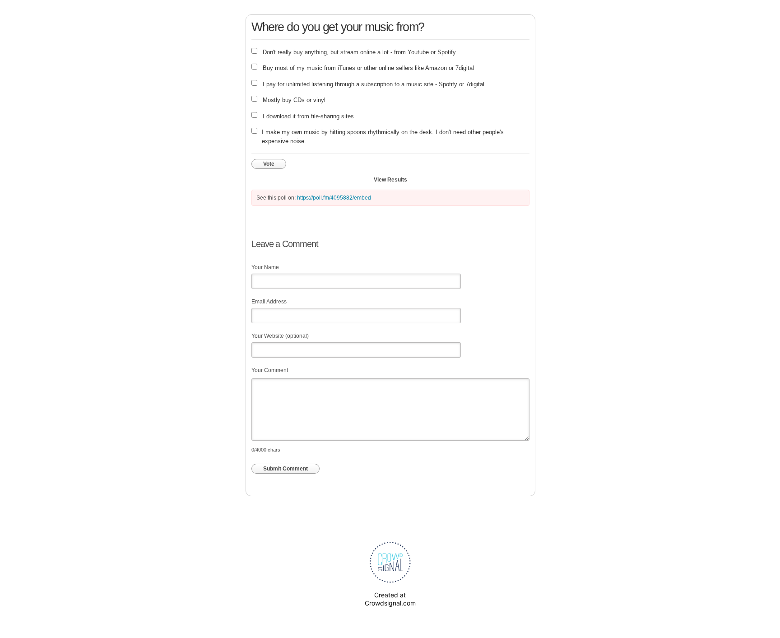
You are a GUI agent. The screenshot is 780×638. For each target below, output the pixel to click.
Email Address (269, 301)
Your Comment (269, 370)
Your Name (265, 267)
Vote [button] (268, 164)
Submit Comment (285, 469)
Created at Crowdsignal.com (390, 599)
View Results (390, 180)
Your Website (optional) (280, 336)
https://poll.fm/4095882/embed (334, 198)
